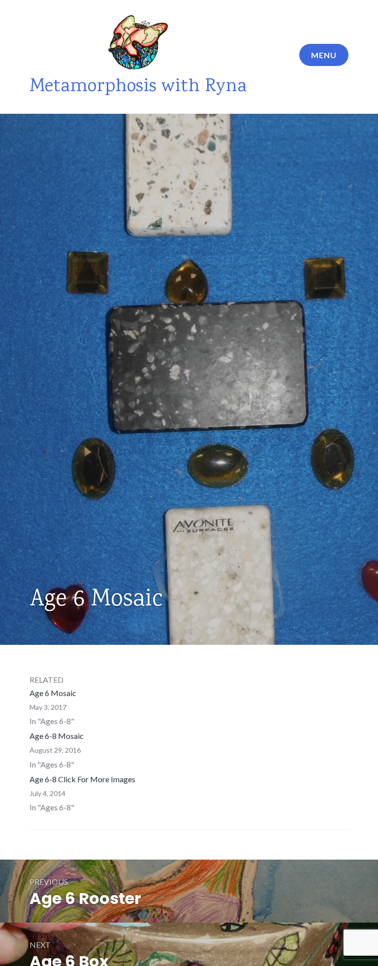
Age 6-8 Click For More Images (82, 779)
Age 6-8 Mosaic (57, 735)
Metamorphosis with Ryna (138, 86)
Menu (324, 55)
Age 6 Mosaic (53, 693)
